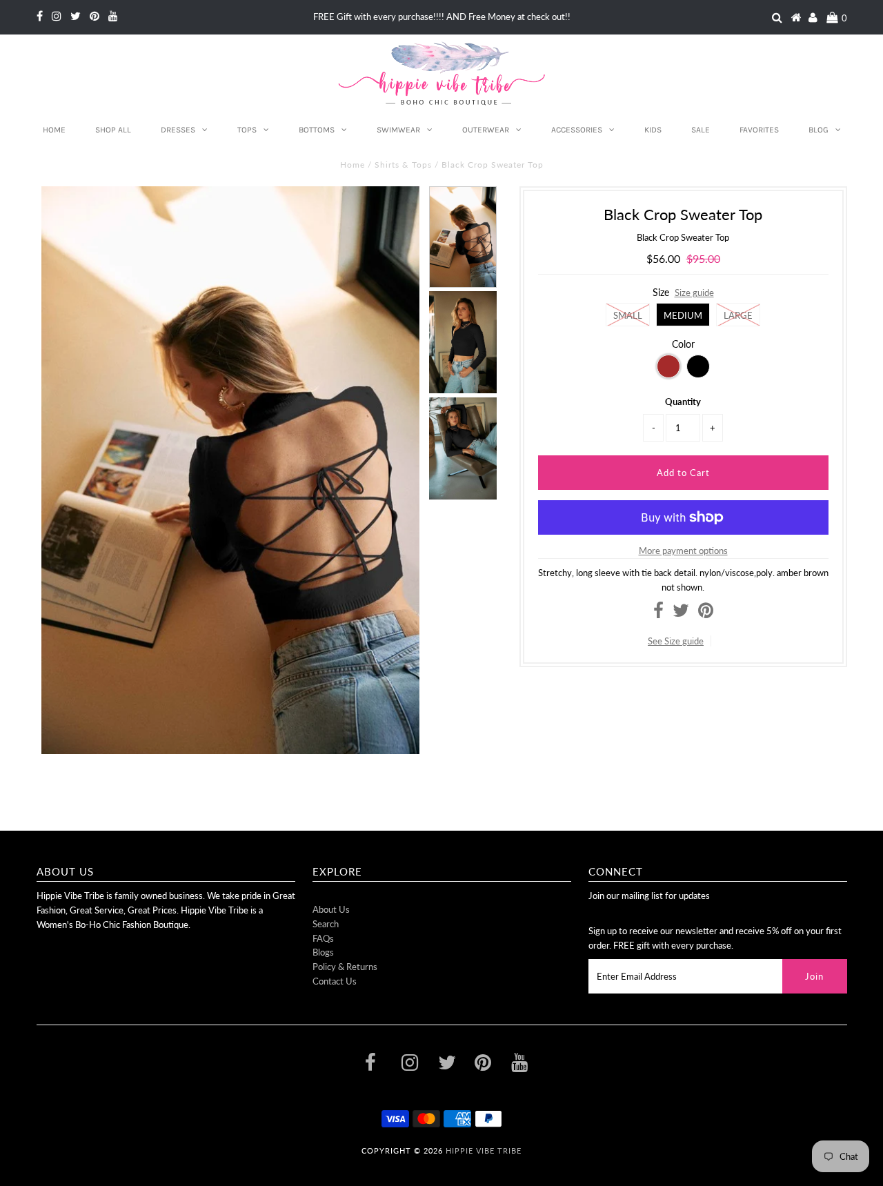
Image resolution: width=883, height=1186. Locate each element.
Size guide (694, 292)
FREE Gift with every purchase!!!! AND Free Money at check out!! (442, 16)
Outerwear (485, 130)
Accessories (576, 130)
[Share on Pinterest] (705, 613)
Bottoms (317, 130)
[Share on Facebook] (658, 613)
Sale (700, 130)
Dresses (178, 130)
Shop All (113, 130)
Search (325, 923)
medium (683, 315)
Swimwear (398, 130)
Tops (247, 130)
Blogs (323, 952)
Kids (653, 130)
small (627, 315)
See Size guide (676, 640)
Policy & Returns (344, 966)
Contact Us (334, 981)
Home (54, 130)
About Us (331, 909)
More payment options (683, 550)
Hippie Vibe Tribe (484, 1150)
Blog (818, 130)
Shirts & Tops (403, 164)
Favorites (759, 130)
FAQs (323, 938)
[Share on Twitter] (681, 613)
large (738, 315)
